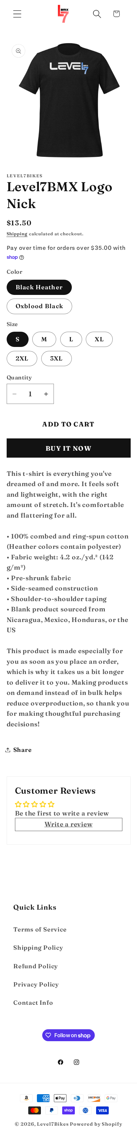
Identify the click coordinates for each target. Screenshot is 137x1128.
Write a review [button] (69, 824)
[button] (17, 13)
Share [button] (22, 750)
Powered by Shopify (96, 1124)
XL (99, 339)
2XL (22, 358)
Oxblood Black (40, 306)
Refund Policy (35, 966)
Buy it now (68, 448)
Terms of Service (40, 929)
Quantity (19, 377)
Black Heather (39, 287)
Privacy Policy (36, 984)
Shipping (17, 233)
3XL (56, 358)
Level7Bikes (52, 1124)
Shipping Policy (38, 947)
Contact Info (33, 1002)
